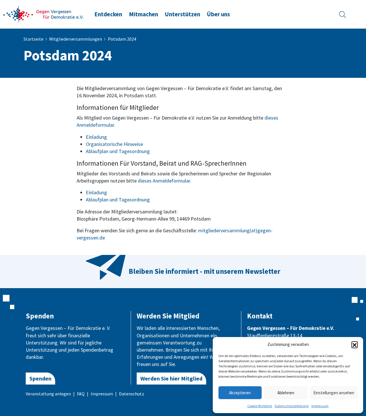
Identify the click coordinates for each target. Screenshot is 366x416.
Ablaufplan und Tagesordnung (118, 151)
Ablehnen (285, 392)
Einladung (96, 137)
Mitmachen (143, 14)
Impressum (320, 406)
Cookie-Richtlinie (259, 406)
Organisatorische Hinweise (114, 144)
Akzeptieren (240, 392)
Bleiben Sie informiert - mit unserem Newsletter (204, 271)
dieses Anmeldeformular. (164, 180)
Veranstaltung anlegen (48, 394)
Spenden (40, 378)
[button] (354, 344)
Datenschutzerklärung (292, 406)
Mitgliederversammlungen (75, 39)
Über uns (218, 14)
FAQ (81, 394)
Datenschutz (131, 394)
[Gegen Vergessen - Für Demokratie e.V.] (43, 14)
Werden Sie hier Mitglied (171, 378)
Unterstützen (182, 14)
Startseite (33, 39)
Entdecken (108, 14)
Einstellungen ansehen (333, 392)
